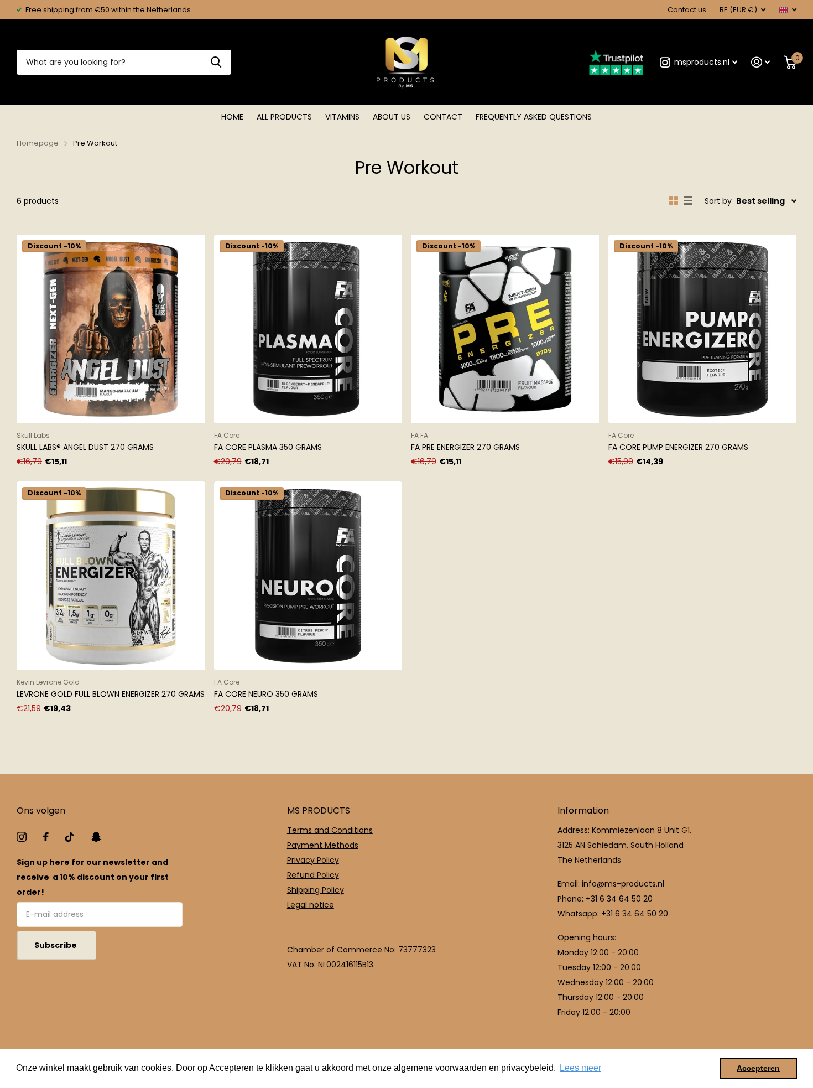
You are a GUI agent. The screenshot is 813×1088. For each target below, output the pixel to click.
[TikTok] (69, 837)
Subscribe (56, 945)
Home (232, 116)
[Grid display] (673, 201)
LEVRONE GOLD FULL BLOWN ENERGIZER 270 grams (111, 694)
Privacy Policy (313, 860)
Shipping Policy (315, 889)
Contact (443, 116)
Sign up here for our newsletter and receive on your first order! (93, 877)
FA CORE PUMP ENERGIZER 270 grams (678, 447)
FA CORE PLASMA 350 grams (268, 447)
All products (284, 116)
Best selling (760, 200)
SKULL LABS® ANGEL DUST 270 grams (85, 447)
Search (216, 62)
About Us (391, 116)
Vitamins (342, 116)
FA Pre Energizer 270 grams (465, 447)
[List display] (688, 201)
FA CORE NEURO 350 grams (266, 694)
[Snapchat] (96, 837)
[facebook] (46, 837)
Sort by (718, 200)
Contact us (687, 9)
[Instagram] (22, 837)
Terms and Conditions (330, 830)
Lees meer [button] (580, 1068)
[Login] (760, 62)
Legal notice (310, 904)
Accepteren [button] (758, 1068)
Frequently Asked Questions (534, 116)
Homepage (38, 143)
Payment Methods (322, 845)
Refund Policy (313, 874)
